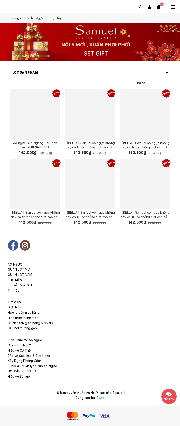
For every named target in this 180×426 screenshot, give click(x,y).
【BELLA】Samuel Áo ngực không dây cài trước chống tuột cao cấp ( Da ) (145, 214)
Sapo (100, 398)
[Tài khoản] (149, 6)
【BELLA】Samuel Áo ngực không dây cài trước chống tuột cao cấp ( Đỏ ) (35, 214)
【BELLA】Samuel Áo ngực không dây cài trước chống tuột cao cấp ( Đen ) (90, 214)
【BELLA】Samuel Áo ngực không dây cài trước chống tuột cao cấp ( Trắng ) (90, 145)
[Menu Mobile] (173, 6)
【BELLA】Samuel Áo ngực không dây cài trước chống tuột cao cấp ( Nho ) (145, 145)
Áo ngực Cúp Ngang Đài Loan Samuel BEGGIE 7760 (35, 145)
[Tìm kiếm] (140, 6)
